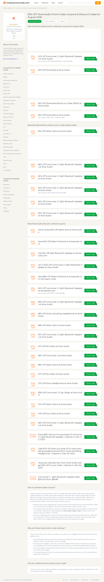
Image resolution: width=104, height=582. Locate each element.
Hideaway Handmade (9, 100)
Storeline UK (6, 188)
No (14, 38)
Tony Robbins (7, 170)
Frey (4, 127)
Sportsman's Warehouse (10, 80)
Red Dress (6, 87)
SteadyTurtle (6, 198)
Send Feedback (95, 580)
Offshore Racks (7, 201)
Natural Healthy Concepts (10, 140)
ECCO (5, 163)
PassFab (5, 130)
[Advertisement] (64, 40)
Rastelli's (5, 137)
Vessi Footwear (7, 123)
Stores (36, 3)
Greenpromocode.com (17, 3)
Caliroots (5, 110)
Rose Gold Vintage (8, 194)
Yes (14, 36)
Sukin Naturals (7, 120)
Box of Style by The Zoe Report (12, 153)
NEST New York (7, 143)
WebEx (5, 77)
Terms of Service (74, 580)
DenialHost (6, 184)
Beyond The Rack (8, 117)
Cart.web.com (7, 133)
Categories (45, 3)
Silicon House (7, 204)
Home (5, 8)
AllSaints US (6, 84)
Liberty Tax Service (8, 74)
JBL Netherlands (8, 147)
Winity (5, 208)
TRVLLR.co (6, 191)
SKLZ (4, 167)
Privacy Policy (84, 580)
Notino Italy (6, 90)
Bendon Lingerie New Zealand (12, 97)
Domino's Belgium (8, 113)
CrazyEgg (6, 211)
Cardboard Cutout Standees (11, 150)
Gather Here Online (8, 103)
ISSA (4, 157)
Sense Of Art (6, 93)
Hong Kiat (6, 107)
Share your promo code (40, 571)
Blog (53, 3)
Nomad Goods (7, 160)
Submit (60, 3)
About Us (65, 580)
